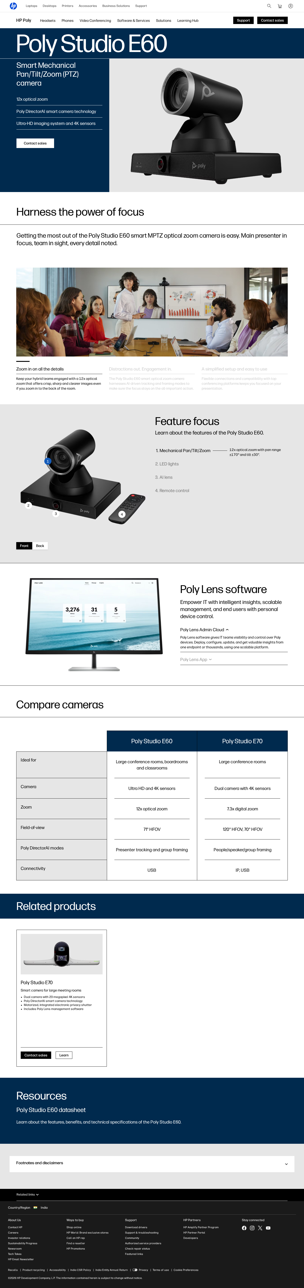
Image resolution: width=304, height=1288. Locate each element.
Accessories (88, 6)
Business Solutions (116, 6)
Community (132, 1238)
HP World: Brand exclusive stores (88, 1232)
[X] (260, 1228)
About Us (14, 1220)
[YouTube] (268, 1228)
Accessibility (57, 1270)
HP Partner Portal (194, 1232)
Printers (67, 6)
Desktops (50, 6)
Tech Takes (15, 1254)
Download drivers (136, 1227)
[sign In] (290, 6)
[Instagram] (252, 1228)
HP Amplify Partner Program (201, 1227)
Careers (13, 1232)
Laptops (31, 6)
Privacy (143, 1270)
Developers (190, 1238)
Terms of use (161, 1270)
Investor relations (19, 1238)
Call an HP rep (76, 1238)
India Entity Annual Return (111, 1270)
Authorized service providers (143, 1243)
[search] (269, 6)
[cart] (280, 6)
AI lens (166, 477)
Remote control (174, 490)
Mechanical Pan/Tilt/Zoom (185, 450)
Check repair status (137, 1248)
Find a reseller (76, 1243)
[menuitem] (31, 6)
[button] (204, 631)
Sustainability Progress (22, 1243)
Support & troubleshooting (141, 1232)
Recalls (13, 1270)
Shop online (74, 1227)
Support (141, 6)
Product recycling (33, 1270)
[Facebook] (244, 1228)
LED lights (169, 464)
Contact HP (15, 1227)
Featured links (134, 1254)
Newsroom (15, 1248)
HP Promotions (76, 1248)
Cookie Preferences (186, 1270)
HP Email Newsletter (21, 1259)
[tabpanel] (59, 374)
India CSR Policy (80, 1270)
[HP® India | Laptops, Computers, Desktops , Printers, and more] (13, 6)
